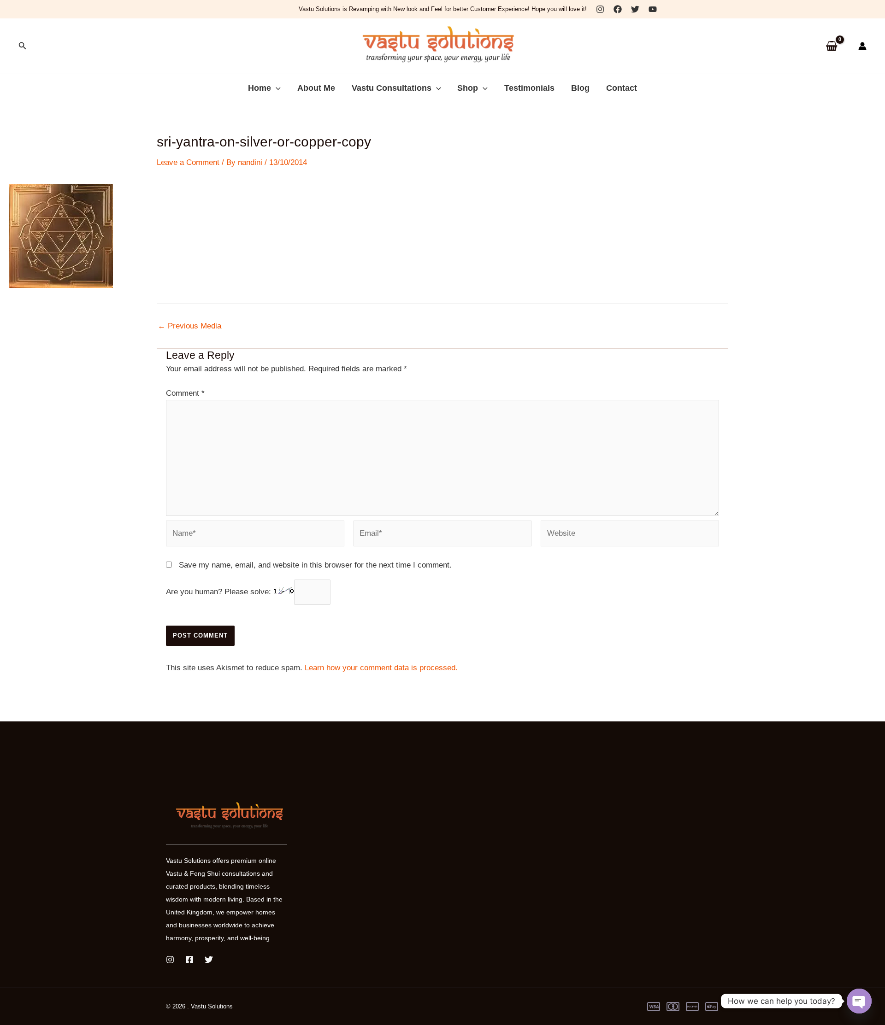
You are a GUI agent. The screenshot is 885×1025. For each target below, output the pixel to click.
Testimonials (529, 88)
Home (259, 88)
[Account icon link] (862, 46)
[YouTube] (653, 9)
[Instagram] (600, 9)
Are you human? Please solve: (219, 591)
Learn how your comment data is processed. (381, 667)
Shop (467, 88)
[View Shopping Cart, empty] (831, 46)
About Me (316, 88)
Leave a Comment (188, 162)
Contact (621, 88)
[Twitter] (635, 9)
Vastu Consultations (391, 88)
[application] (276, 88)
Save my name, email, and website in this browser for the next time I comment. (315, 565)
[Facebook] (618, 9)
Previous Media (189, 326)
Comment (185, 393)
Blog (580, 88)
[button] (22, 46)
